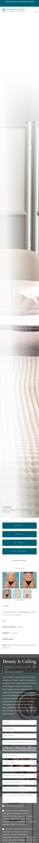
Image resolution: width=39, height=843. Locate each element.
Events (18, 534)
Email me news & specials (14, 806)
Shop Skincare (18, 551)
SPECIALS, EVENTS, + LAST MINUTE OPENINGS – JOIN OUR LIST (19, 3)
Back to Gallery (20, 560)
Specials (18, 525)
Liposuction (25, 612)
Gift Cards (18, 542)
